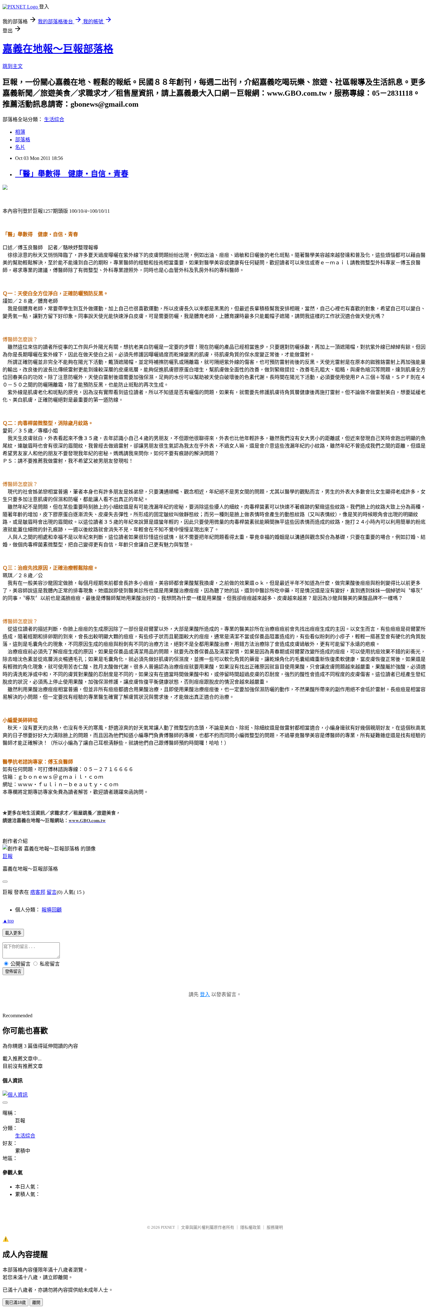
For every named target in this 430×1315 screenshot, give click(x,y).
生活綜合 (54, 119)
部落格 (22, 139)
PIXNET (168, 1227)
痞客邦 (37, 892)
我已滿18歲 (15, 1302)
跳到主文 (13, 66)
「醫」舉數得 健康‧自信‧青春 (71, 174)
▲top (8, 920)
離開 (36, 1302)
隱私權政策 (250, 1227)
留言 (52, 892)
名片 (20, 147)
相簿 (20, 132)
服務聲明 (275, 1227)
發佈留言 (13, 971)
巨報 (8, 856)
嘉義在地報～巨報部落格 (58, 48)
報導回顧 (52, 909)
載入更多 (13, 933)
